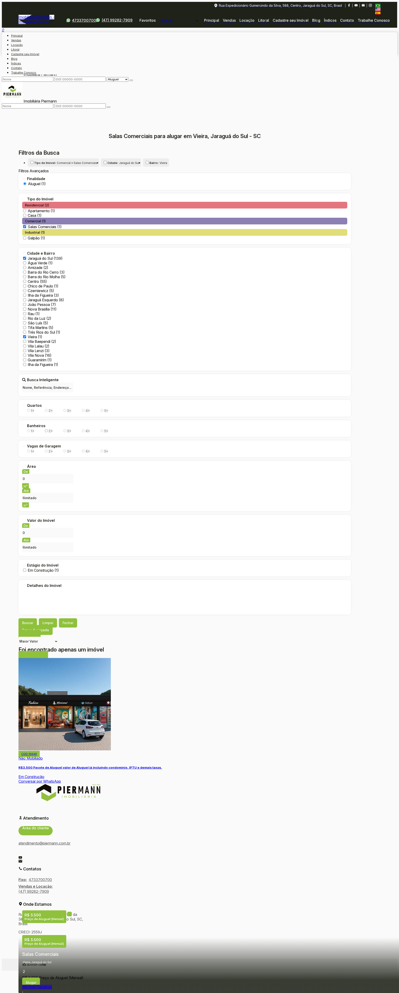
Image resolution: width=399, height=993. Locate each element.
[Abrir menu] (3, 28)
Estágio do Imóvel (42, 565)
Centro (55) (37, 281)
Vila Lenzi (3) (39, 350)
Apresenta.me (34, 964)
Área (31, 466)
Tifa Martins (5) (40, 327)
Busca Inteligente (43, 380)
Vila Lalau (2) (38, 346)
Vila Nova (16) (39, 355)
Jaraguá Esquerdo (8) (46, 300)
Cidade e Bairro (41, 253)
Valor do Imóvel (41, 520)
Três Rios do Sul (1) (44, 332)
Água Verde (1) (40, 263)
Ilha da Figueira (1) (43, 364)
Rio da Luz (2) (39, 318)
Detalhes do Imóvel (44, 585)
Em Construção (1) (43, 570)
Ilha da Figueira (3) (43, 295)
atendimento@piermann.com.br (44, 843)
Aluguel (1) (37, 183)
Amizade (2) (38, 267)
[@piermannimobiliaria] (370, 5)
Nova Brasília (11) (42, 309)
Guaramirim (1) (40, 360)
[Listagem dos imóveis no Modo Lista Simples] (37, 635)
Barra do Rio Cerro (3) (46, 272)
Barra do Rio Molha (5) (47, 277)
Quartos (34, 405)
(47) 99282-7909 (117, 20)
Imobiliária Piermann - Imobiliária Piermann (36, 19)
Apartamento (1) (41, 210)
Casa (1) (35, 215)
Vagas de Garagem (44, 446)
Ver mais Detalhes (37, 987)
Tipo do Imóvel (40, 199)
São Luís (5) (38, 323)
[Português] (378, 5)
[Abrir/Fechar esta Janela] (44, 656)
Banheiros (36, 426)
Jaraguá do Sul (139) (45, 258)
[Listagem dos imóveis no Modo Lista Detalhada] (29, 635)
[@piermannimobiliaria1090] (356, 5)
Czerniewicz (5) (41, 290)
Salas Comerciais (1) (45, 226)
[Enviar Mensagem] (108, 107)
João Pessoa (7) (42, 304)
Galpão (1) (36, 238)
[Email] (363, 5)
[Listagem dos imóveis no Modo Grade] (22, 635)
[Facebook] (348, 5)
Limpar (47, 623)
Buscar (27, 623)
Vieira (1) (35, 337)
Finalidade (36, 179)
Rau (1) (34, 313)
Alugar (31, 982)
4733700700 (84, 20)
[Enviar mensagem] (131, 80)
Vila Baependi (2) (42, 341)
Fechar (68, 623)
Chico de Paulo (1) (43, 286)
